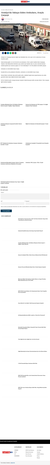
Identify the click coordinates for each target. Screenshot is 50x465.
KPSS (3, 17)
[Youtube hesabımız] (18, 463)
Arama (37, 5)
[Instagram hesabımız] (13, 463)
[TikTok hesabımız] (22, 463)
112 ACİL (3, 15)
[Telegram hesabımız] (30, 463)
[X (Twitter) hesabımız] (9, 463)
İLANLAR (3, 27)
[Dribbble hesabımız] (26, 463)
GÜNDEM (3, 12)
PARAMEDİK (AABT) (5, 22)
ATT (2, 20)
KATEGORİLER (5, 10)
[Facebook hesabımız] (5, 463)
